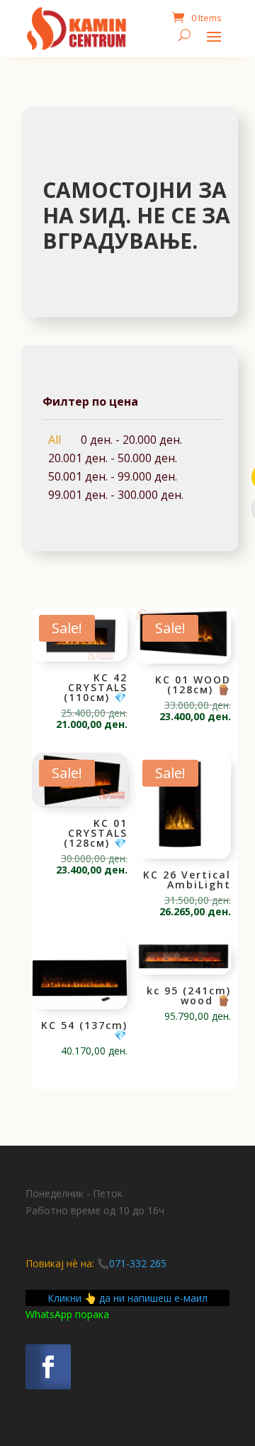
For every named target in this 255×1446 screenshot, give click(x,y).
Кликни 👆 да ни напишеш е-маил (127, 1298)
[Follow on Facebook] (48, 1366)
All (54, 439)
